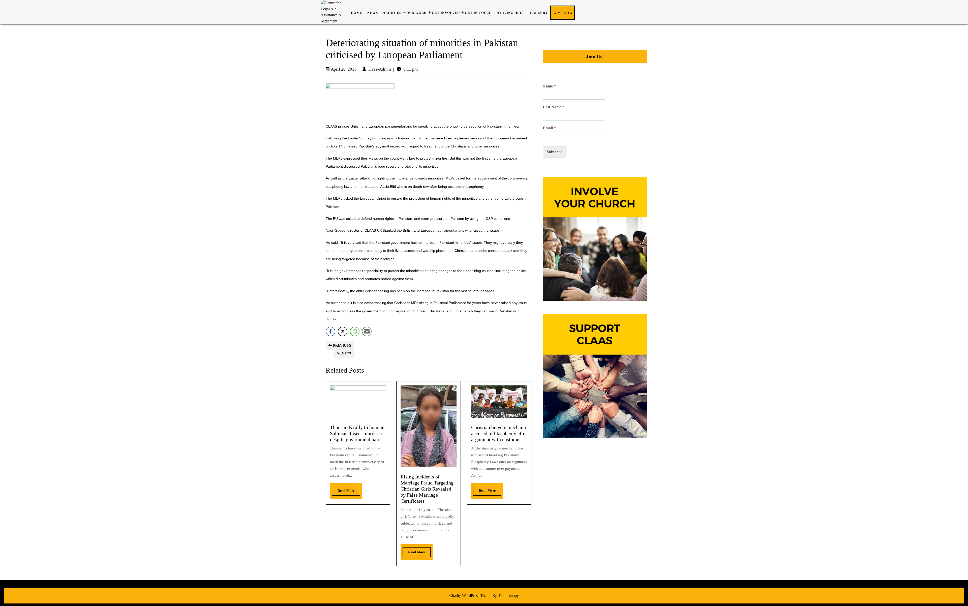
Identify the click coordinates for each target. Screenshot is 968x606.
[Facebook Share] (330, 331)
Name (549, 86)
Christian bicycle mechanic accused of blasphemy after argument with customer (499, 433)
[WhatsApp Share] (354, 331)
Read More (343, 489)
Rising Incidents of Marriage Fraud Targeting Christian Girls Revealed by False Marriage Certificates (427, 489)
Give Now (563, 13)
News (372, 13)
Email (549, 128)
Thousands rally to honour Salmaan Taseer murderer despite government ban (357, 433)
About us (392, 13)
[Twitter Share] (342, 331)
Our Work (416, 13)
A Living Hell (511, 13)
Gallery (539, 13)
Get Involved (446, 13)
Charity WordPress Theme (470, 595)
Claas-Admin (379, 69)
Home (356, 13)
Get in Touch (478, 13)
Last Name (553, 107)
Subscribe (554, 152)
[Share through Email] (367, 331)
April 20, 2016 (344, 69)
